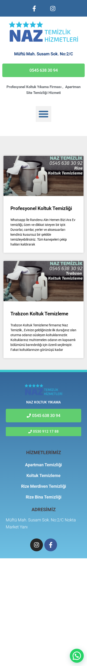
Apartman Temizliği (43, 464)
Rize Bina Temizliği (43, 497)
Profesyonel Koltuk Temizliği (41, 208)
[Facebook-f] (34, 8)
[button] (44, 114)
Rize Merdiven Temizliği (43, 486)
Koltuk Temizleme (43, 475)
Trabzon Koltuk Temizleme (39, 314)
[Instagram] (53, 8)
